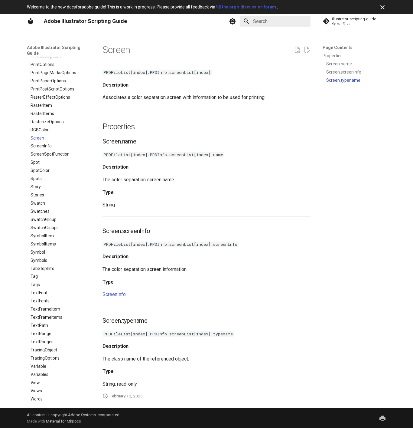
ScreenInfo (114, 294)
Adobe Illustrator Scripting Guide (53, 50)
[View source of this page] (297, 50)
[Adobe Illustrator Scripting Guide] (30, 21)
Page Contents (338, 47)
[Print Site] (382, 418)
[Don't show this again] (382, 7)
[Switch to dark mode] (232, 21)
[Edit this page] (307, 50)
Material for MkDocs (63, 421)
